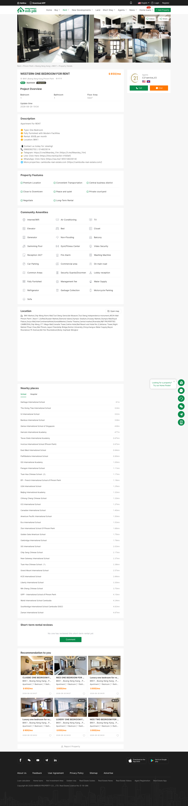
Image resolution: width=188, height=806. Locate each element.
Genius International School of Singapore (37, 426)
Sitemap (94, 773)
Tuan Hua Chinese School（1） (34, 564)
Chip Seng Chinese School (32, 552)
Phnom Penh (28, 66)
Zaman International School (32, 612)
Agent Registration (142, 781)
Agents (121, 10)
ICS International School (31, 504)
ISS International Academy (32, 462)
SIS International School (30, 546)
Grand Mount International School (34, 570)
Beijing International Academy (33, 492)
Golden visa (71, 781)
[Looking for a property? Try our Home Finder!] (181, 382)
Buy (56, 10)
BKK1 (54, 66)
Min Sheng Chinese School (32, 588)
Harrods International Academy (34, 432)
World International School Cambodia (36, 600)
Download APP (38, 3)
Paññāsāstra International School (34, 456)
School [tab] (23, 394)
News (132, 10)
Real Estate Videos (123, 781)
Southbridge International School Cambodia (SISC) (42, 606)
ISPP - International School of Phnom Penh (38, 594)
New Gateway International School (35, 558)
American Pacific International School (36, 516)
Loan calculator (23, 781)
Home (49, 10)
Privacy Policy (77, 773)
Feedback (37, 773)
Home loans (38, 781)
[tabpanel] (71, 507)
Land (98, 10)
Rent (65, 10)
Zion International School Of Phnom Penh (38, 528)
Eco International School (31, 522)
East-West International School (33, 450)
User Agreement (56, 773)
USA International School (31, 486)
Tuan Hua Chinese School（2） (34, 474)
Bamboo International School (33, 420)
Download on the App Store (139, 760)
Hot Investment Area (54, 781)
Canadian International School (33, 510)
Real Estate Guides (87, 781)
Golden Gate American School (33, 534)
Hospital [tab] (33, 394)
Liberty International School (32, 582)
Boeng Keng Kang (42, 66)
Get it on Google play (161, 760)
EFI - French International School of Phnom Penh (41, 480)
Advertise (108, 773)
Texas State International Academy (35, 438)
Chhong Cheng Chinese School (33, 498)
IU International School (30, 414)
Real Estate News (105, 781)
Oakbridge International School (34, 540)
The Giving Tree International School (36, 408)
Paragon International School (33, 468)
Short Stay (108, 10)
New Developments (81, 10)
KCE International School (31, 576)
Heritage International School (33, 402)
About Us (21, 773)
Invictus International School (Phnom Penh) (38, 444)
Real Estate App (160, 781)
